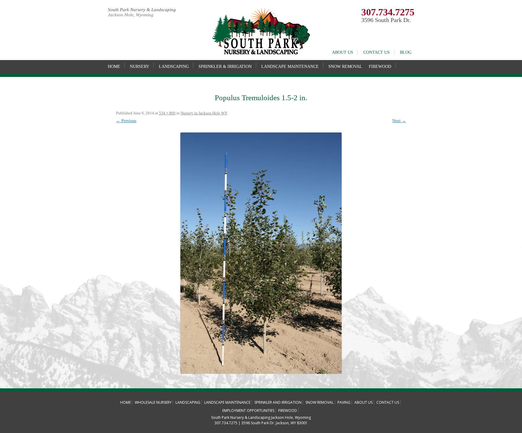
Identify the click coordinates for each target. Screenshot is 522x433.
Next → (399, 121)
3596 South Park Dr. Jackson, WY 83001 (274, 422)
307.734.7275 (387, 12)
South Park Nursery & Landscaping (142, 9)
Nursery (139, 66)
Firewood (380, 66)
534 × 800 (167, 113)
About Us (342, 52)
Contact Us (376, 52)
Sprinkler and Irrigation (277, 402)
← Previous (126, 121)
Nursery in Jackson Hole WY (204, 113)
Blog (405, 52)
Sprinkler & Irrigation (225, 66)
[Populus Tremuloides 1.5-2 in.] (261, 253)
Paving (343, 402)
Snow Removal (345, 66)
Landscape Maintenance (290, 66)
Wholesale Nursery (153, 402)
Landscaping (174, 66)
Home (114, 66)
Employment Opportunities (248, 410)
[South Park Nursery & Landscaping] (261, 53)
